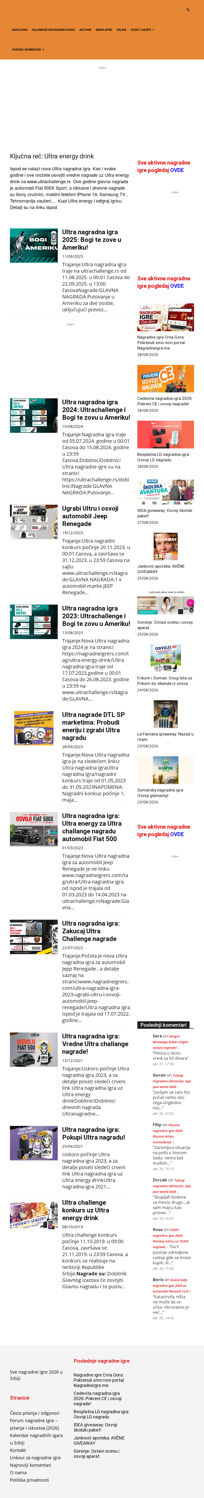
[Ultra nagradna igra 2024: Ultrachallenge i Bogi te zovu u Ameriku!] (34, 415)
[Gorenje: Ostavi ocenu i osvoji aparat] (165, 602)
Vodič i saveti (141, 29)
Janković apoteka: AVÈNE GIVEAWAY (99, 1440)
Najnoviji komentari (30, 1465)
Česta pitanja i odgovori (34, 1413)
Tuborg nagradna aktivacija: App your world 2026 (172, 1081)
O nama (18, 1472)
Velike (121, 29)
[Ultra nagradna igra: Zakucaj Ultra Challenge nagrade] (34, 937)
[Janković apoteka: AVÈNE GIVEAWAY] (165, 546)
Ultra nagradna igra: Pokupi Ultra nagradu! (93, 1133)
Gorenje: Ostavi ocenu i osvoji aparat (96, 1453)
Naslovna (20, 29)
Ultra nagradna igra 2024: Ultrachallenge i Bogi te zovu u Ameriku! (96, 409)
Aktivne (85, 29)
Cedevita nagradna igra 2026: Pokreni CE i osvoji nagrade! (98, 1398)
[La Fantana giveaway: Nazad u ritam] (165, 714)
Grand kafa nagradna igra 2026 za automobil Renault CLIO (171, 1285)
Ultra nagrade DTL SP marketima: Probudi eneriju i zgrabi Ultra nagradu (93, 726)
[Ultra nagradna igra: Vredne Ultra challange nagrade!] (34, 1049)
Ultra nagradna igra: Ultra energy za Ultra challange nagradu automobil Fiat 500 (92, 827)
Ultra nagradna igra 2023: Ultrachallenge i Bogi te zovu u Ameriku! (96, 616)
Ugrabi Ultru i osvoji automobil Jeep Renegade (90, 516)
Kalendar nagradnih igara (53, 29)
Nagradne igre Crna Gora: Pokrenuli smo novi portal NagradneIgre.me (161, 343)
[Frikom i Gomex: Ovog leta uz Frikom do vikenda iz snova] (165, 658)
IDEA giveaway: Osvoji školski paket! (95, 1427)
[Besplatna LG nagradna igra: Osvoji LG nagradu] (165, 434)
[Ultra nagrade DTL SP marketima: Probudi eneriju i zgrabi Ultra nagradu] (34, 728)
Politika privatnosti (29, 1480)
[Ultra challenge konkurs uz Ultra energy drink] (34, 1216)
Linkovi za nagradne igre (35, 1458)
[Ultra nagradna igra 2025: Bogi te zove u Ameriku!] (34, 245)
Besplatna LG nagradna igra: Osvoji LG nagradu (101, 1414)
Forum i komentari (26, 49)
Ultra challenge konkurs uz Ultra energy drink (85, 1210)
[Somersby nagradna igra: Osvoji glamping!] (165, 770)
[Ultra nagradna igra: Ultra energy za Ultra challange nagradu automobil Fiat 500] (34, 829)
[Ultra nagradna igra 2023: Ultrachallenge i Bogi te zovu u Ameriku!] (34, 622)
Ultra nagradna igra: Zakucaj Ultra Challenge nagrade (91, 931)
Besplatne (104, 29)
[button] (188, 10)
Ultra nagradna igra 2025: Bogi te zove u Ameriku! (91, 239)
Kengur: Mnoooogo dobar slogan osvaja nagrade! (170, 1042)
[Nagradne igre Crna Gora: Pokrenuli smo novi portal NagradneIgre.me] (165, 317)
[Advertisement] (102, 105)
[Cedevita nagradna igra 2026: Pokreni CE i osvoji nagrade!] (165, 379)
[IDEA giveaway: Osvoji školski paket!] (165, 490)
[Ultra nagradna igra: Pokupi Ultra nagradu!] (34, 1143)
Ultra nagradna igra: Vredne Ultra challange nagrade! (95, 1043)
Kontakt (18, 1450)
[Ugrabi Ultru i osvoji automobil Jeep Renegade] (34, 522)
